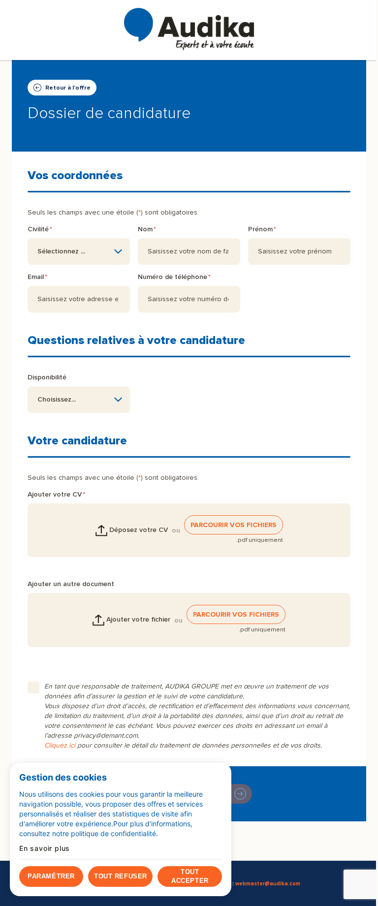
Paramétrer (51, 876)
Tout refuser (120, 876)
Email (36, 277)
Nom (145, 229)
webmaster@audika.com (267, 883)
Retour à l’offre (68, 88)
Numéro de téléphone (172, 277)
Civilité (38, 229)
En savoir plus (44, 848)
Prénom (260, 229)
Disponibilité (47, 377)
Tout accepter (189, 876)
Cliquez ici (59, 745)
